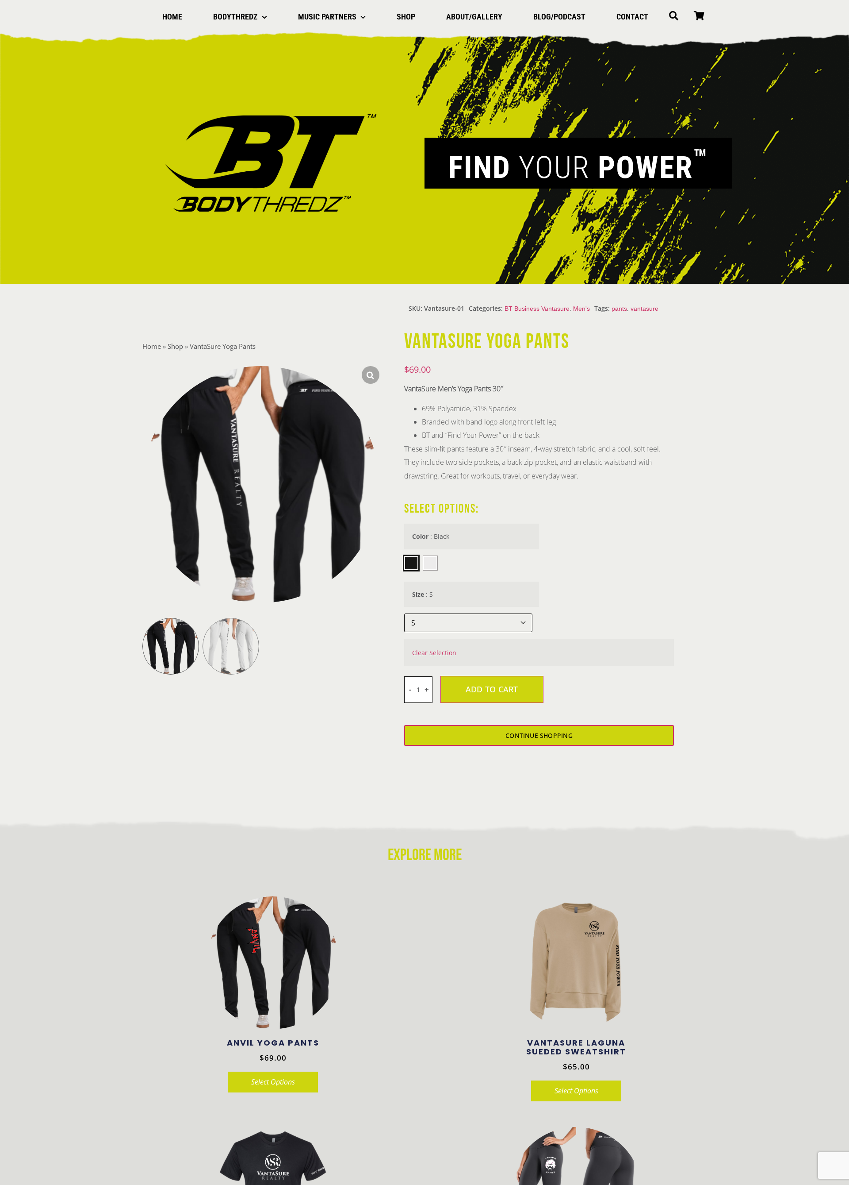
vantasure (644, 309)
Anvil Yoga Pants (273, 1042)
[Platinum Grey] (430, 563)
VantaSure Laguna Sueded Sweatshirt (576, 1047)
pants (619, 309)
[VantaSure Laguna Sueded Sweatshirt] (576, 962)
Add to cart (492, 689)
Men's (581, 309)
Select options (273, 1082)
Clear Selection (434, 653)
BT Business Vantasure (537, 309)
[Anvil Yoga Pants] (273, 962)
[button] (370, 375)
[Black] (411, 563)
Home (151, 346)
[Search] (673, 17)
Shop (175, 346)
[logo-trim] (270, 111)
